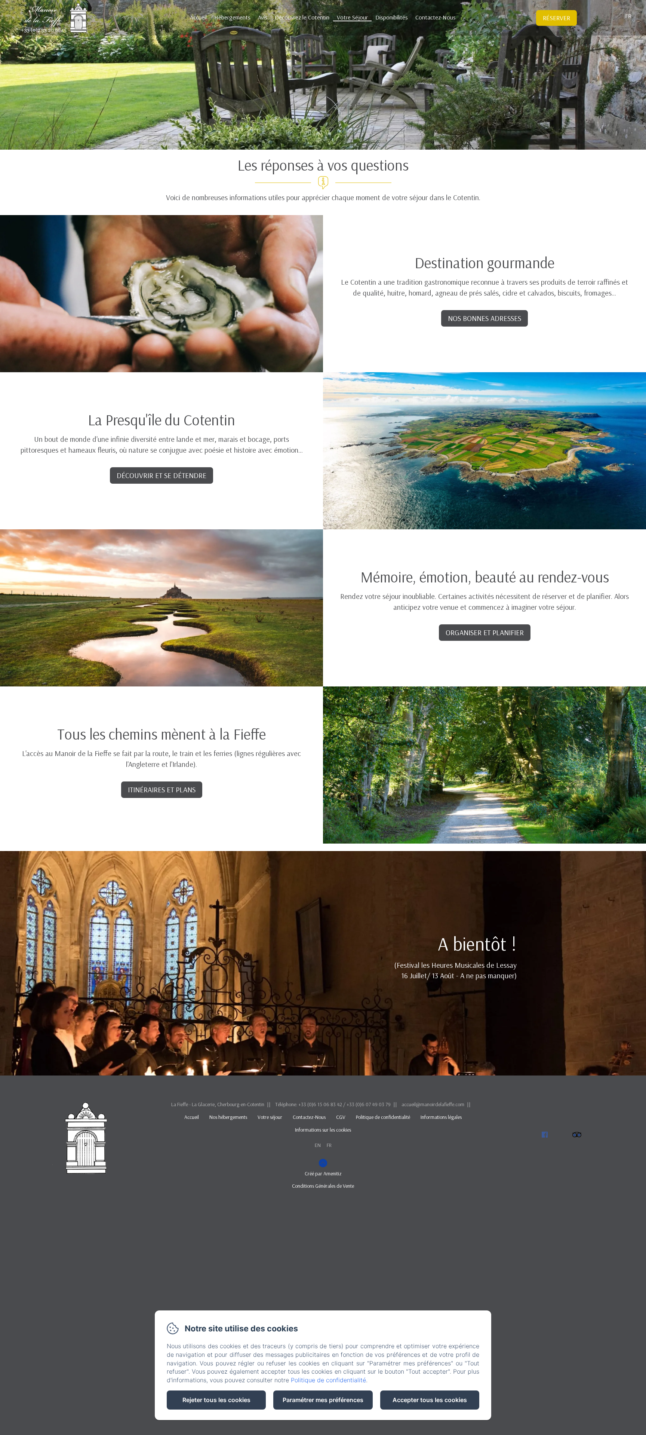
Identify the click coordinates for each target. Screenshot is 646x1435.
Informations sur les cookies (323, 1129)
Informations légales (441, 1117)
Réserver (556, 17)
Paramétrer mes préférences (323, 1400)
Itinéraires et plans (162, 789)
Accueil (198, 17)
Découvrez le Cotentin (302, 17)
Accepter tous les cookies (430, 1400)
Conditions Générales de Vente (323, 1185)
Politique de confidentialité (383, 1117)
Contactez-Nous (435, 17)
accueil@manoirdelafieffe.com (433, 1104)
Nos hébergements (228, 1117)
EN (318, 1145)
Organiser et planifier (485, 632)
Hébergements (232, 17)
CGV (340, 1117)
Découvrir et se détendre (161, 475)
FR (329, 1145)
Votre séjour (270, 1117)
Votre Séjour (352, 17)
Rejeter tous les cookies (216, 1400)
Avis (262, 17)
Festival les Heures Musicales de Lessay (457, 965)
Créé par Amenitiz (323, 1174)
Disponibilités (391, 17)
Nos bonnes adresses (484, 318)
